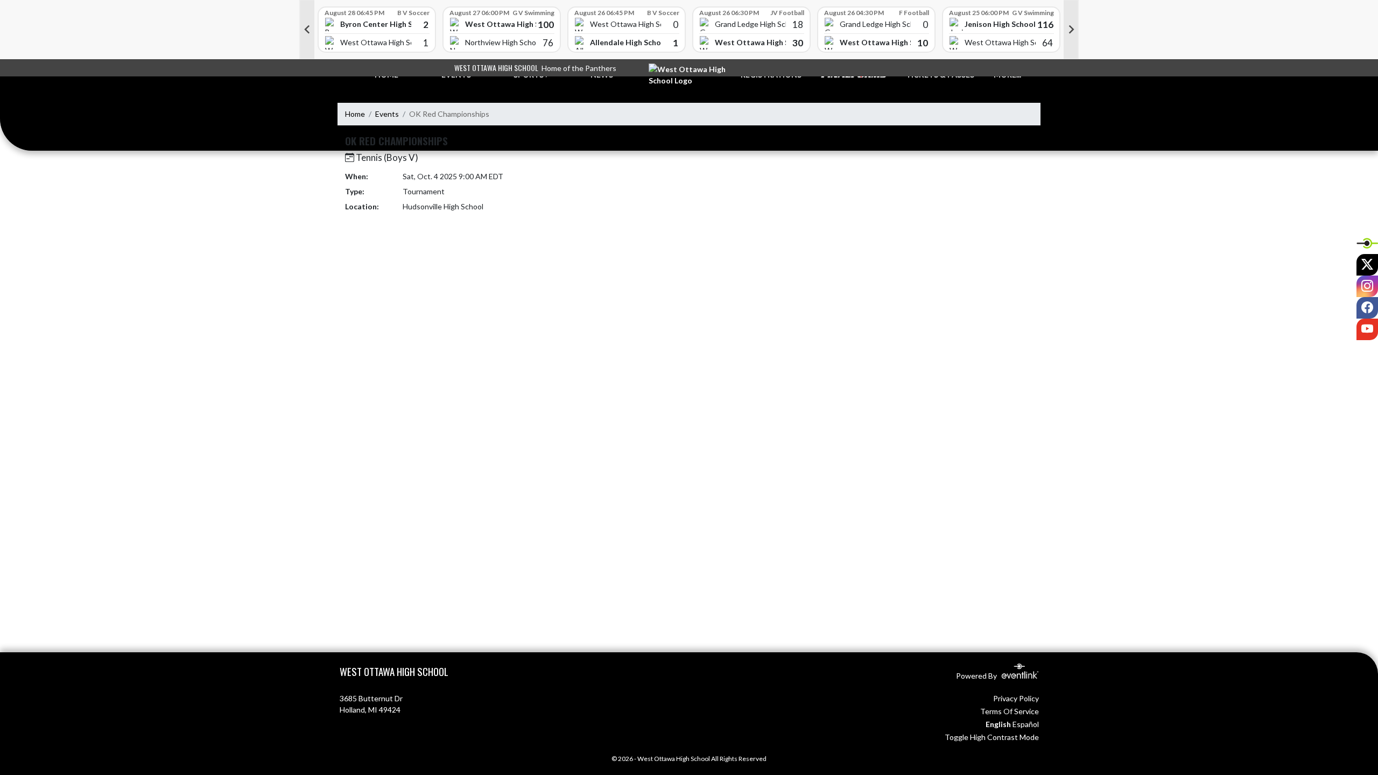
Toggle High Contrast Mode (992, 737)
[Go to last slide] (306, 29)
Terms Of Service (1009, 711)
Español (1026, 724)
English (998, 724)
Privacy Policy (1016, 698)
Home (355, 113)
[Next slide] (1071, 29)
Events (387, 113)
